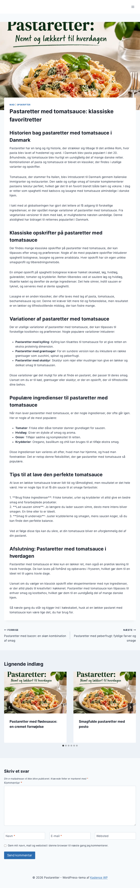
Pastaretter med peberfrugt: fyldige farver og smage (105, 635)
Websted (102, 836)
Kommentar (13, 782)
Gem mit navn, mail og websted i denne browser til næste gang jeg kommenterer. (58, 845)
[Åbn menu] (133, 6)
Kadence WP (99, 877)
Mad (12, 104)
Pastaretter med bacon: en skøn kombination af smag (35, 635)
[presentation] (35, 692)
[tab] (63, 745)
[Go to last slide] (9, 707)
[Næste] (130, 707)
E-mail (56, 836)
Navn (10, 836)
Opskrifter (24, 104)
